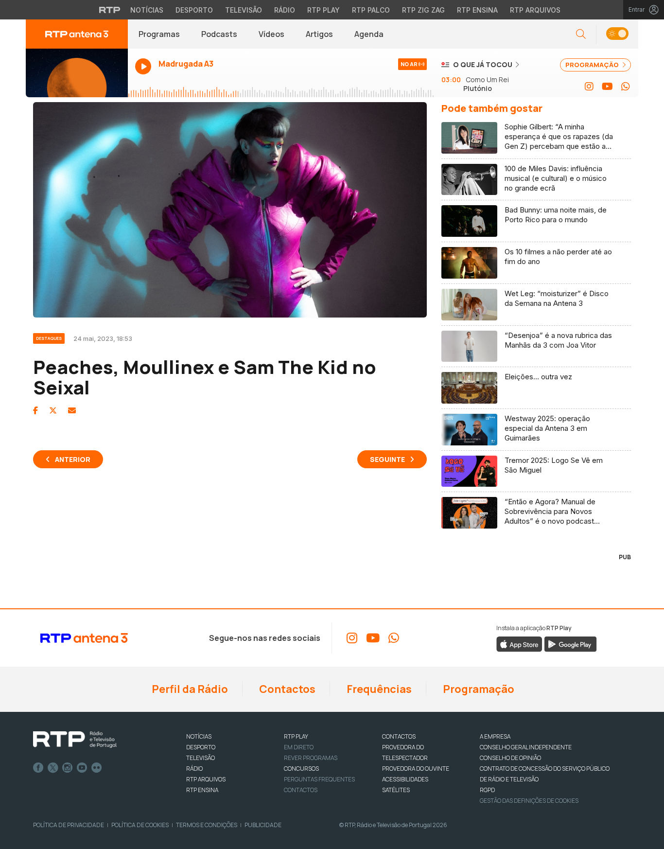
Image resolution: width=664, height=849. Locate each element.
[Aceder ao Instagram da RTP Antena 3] (589, 86)
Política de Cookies (140, 825)
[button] (617, 34)
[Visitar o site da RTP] (110, 9)
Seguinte (387, 459)
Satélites (396, 790)
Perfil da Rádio (189, 689)
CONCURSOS (301, 768)
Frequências (378, 689)
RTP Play (323, 10)
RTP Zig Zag (423, 10)
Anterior (72, 459)
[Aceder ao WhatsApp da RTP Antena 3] (625, 86)
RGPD (487, 790)
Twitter (53, 767)
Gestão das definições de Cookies (529, 800)
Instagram (67, 767)
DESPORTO (200, 747)
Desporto (194, 10)
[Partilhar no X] (53, 410)
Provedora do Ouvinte (415, 768)
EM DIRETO (299, 747)
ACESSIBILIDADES (405, 779)
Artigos (319, 34)
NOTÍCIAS (198, 736)
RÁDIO (194, 768)
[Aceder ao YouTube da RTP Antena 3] (607, 86)
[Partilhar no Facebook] (35, 410)
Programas (159, 34)
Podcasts (219, 34)
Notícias (146, 10)
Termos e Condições (206, 825)
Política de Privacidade (68, 825)
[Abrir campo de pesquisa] (581, 34)
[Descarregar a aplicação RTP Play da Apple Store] (519, 643)
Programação (477, 689)
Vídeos (271, 34)
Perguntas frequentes (319, 779)
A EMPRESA (495, 736)
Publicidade (263, 825)
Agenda (369, 34)
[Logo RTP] (75, 739)
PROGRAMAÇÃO (592, 64)
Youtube (82, 767)
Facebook (38, 767)
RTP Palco (371, 10)
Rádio (284, 10)
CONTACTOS (399, 736)
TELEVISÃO (200, 758)
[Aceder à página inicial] (77, 34)
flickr (96, 767)
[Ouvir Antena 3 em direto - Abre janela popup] (77, 73)
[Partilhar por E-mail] (72, 410)
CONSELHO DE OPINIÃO (510, 758)
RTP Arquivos (535, 10)
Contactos (286, 689)
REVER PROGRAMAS (310, 758)
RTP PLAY (296, 736)
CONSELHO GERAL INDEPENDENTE (526, 747)
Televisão (243, 10)
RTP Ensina (477, 10)
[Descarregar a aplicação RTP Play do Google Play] (570, 643)
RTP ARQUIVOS (206, 779)
